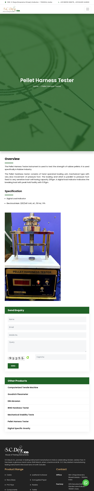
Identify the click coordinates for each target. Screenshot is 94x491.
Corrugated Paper (39, 480)
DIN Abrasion (14, 401)
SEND (13, 366)
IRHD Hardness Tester (18, 408)
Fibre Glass (11, 480)
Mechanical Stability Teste (21, 414)
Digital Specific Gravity (19, 428)
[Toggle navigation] (87, 9)
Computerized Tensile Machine (23, 387)
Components (12, 490)
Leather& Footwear (39, 475)
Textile (34, 490)
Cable (9, 475)
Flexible (35, 485)
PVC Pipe (10, 485)
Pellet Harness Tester (18, 421)
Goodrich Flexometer (18, 394)
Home (36, 86)
